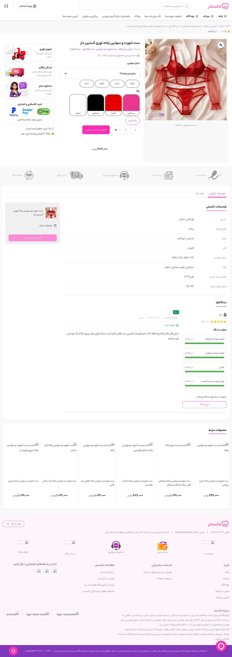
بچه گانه (225, 585)
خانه (228, 26)
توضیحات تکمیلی (217, 193)
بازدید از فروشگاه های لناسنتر (99, 585)
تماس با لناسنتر (106, 578)
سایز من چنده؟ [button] (128, 73)
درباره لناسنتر (107, 572)
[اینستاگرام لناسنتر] (54, 572)
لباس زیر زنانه (210, 26)
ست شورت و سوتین (192, 26)
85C (102, 84)
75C (132, 84)
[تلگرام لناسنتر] (46, 572)
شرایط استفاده (164, 578)
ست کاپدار (75, 49)
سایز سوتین (133, 63)
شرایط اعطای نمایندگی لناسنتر (98, 591)
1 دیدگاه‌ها (212, 31)
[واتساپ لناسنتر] (38, 572)
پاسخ (141, 318)
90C (87, 84)
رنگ (138, 91)
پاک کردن (132, 120)
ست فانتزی (174, 26)
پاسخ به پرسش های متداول (157, 572)
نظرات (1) (200, 193)
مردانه (226, 578)
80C (117, 84)
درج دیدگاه (204, 404)
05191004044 (217, 532)
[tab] (217, 193)
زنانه (221, 26)
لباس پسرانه (222, 597)
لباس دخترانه (222, 591)
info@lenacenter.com (186, 532)
